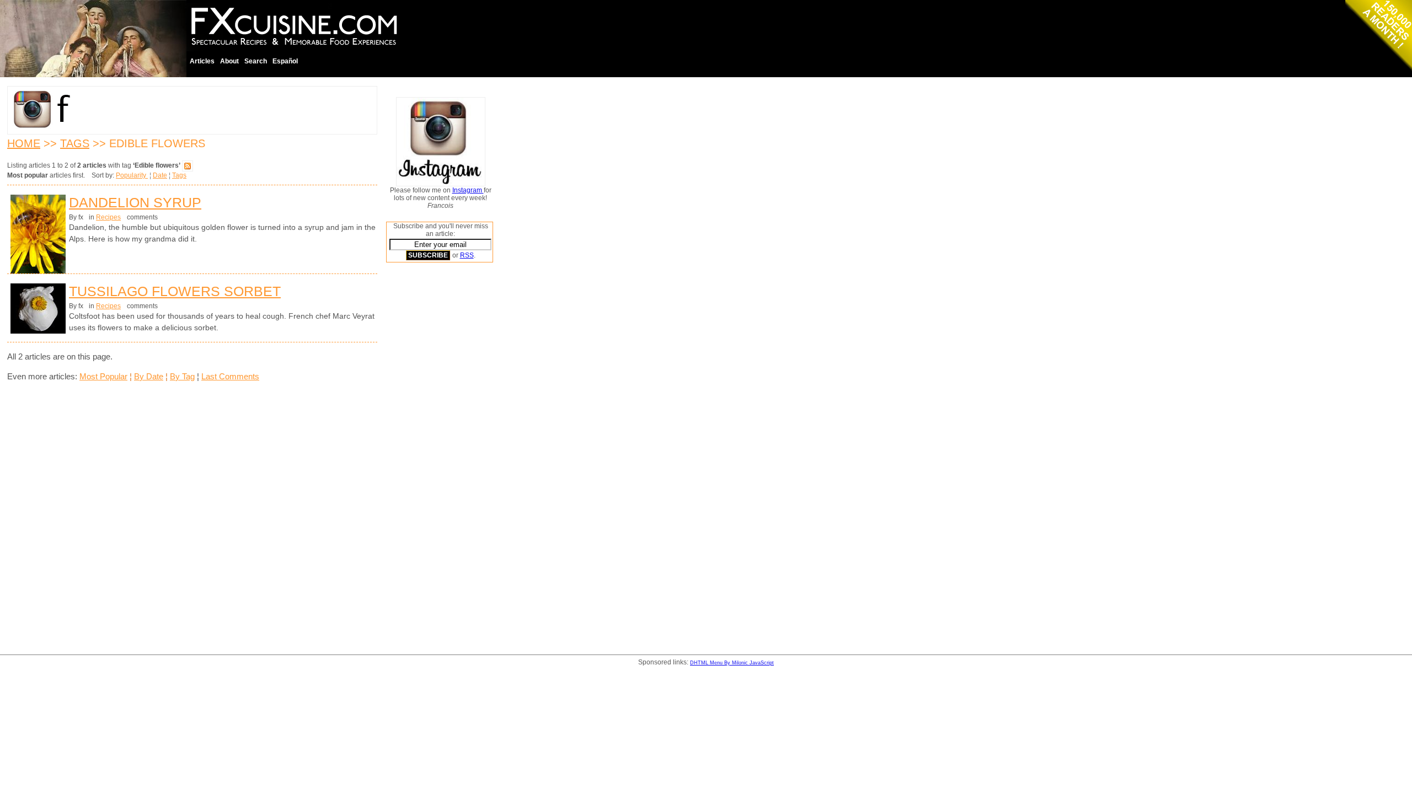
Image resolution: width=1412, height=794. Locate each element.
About (229, 61)
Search (255, 61)
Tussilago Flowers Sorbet (175, 291)
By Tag (182, 376)
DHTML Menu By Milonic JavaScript (732, 663)
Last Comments (230, 376)
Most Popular (103, 376)
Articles (202, 61)
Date (160, 175)
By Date (148, 376)
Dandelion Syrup (135, 202)
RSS (467, 255)
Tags (74, 143)
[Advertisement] (430, 438)
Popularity (132, 175)
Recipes (108, 217)
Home (23, 143)
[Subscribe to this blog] (187, 165)
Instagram (468, 190)
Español (285, 61)
